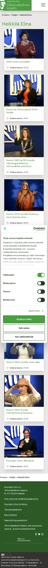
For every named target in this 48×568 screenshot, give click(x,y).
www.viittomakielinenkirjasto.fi (14, 560)
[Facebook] (36, 534)
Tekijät (14, 15)
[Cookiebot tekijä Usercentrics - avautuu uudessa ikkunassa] (34, 229)
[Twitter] (39, 534)
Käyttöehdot (10, 515)
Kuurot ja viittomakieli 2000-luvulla (22, 111)
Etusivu (5, 15)
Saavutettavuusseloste (15, 520)
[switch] (41, 283)
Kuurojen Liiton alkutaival (20, 460)
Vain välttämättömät (24, 337)
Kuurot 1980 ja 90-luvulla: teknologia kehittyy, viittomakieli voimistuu (20, 163)
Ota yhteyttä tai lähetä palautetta (21, 498)
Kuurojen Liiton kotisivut (15, 504)
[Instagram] (42, 534)
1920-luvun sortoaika (18, 61)
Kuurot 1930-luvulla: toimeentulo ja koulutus (19, 411)
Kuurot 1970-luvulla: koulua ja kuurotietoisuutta (22, 215)
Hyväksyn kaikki (24, 319)
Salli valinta (24, 328)
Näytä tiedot (34, 311)
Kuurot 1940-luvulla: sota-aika (23, 362)
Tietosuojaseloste (13, 509)
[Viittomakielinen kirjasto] (16, 5)
